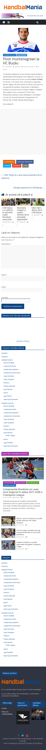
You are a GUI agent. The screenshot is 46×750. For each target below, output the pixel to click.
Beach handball (9, 363)
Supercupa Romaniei (11, 399)
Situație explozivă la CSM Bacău (29, 187)
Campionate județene (11, 369)
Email (25, 165)
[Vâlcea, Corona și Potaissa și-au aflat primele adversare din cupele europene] (8, 517)
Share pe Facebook (25, 162)
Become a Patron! (23, 341)
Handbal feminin (7, 360)
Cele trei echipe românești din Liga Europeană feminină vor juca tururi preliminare (28, 532)
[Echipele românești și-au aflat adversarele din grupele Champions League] (8, 541)
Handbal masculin (9, 55)
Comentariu (6, 244)
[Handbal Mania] (3, 22)
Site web (4, 297)
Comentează (9, 162)
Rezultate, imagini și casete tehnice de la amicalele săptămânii (23, 214)
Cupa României (9, 376)
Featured (4, 357)
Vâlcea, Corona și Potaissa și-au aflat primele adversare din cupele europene (29, 520)
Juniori (6, 393)
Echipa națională (9, 386)
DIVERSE (4, 353)
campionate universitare (12, 373)
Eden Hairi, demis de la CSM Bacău (37, 210)
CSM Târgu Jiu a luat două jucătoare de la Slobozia (21, 176)
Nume (4, 275)
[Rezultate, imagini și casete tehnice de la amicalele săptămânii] (23, 199)
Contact (4, 708)
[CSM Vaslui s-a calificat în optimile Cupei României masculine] (8, 199)
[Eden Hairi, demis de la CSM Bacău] (38, 199)
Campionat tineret (10, 366)
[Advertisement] (23, 132)
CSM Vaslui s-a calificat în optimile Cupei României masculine (7, 214)
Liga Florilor (8, 396)
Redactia (17, 67)
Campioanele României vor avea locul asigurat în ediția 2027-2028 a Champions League (22, 492)
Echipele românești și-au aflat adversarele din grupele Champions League (28, 544)
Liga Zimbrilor (22, 55)
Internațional (8, 389)
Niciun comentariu (28, 67)
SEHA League (10, 435)
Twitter (7, 165)
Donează (16, 165)
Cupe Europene (9, 379)
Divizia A (6, 383)
